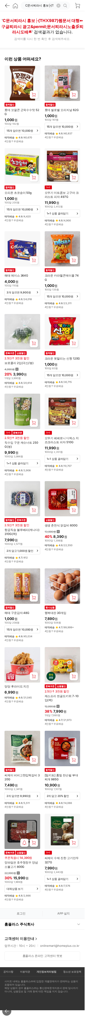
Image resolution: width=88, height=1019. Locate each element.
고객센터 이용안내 (19, 938)
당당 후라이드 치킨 (17, 686)
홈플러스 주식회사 (19, 924)
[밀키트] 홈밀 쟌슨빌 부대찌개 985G (61, 777)
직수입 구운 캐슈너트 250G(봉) (21, 444)
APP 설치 (63, 913)
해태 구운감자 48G (17, 613)
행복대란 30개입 (55, 613)
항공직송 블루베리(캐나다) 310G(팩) (22, 532)
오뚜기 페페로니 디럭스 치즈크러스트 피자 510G (62, 440)
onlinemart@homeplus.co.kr (59, 945)
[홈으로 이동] (15, 5)
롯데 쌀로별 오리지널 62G (62, 110)
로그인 (21, 913)
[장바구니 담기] (34, 95)
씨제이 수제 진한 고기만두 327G (62, 860)
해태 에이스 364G (16, 275)
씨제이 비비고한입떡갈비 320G (22, 777)
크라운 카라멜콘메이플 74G (62, 277)
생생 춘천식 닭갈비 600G (61, 525)
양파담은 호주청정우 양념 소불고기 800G (21, 864)
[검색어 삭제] (58, 6)
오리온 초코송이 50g (18, 192)
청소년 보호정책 (72, 971)
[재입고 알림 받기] (24, 843)
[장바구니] (77, 5)
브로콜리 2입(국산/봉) (19, 363)
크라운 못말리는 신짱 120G (62, 358)
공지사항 (8, 971)
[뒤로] (7, 5)
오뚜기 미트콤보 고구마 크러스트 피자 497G (62, 195)
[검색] (66, 6)
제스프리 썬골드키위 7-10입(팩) (62, 698)
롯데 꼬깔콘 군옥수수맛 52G (22, 112)
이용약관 (25, 971)
